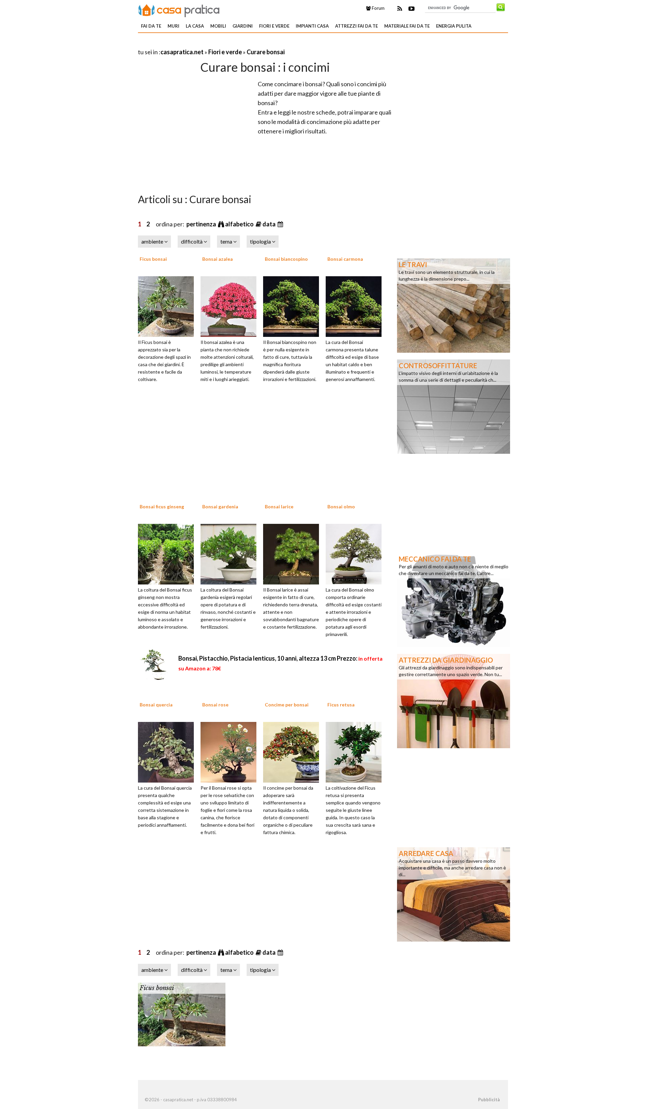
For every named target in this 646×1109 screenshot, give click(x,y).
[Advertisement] (216, 43)
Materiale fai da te (407, 26)
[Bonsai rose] (231, 751)
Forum (378, 8)
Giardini (242, 26)
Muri (173, 26)
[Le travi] (453, 305)
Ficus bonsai (153, 259)
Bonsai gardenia (220, 506)
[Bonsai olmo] (356, 553)
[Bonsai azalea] (231, 305)
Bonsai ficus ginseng (162, 506)
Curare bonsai (266, 52)
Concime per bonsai (287, 704)
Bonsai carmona (345, 259)
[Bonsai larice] (293, 553)
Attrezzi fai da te (356, 26)
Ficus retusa (341, 704)
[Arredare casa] (453, 893)
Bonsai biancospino (286, 259)
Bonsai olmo (341, 506)
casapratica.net (182, 52)
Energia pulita (453, 26)
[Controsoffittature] (453, 406)
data (269, 224)
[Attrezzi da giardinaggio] (453, 700)
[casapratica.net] (179, 9)
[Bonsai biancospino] (293, 305)
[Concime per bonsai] (293, 751)
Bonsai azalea (217, 259)
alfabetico (240, 224)
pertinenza (201, 224)
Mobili (218, 26)
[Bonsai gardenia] (231, 553)
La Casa (195, 26)
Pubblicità (489, 1099)
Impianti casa (312, 26)
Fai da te (151, 26)
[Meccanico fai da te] (453, 599)
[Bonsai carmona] (356, 305)
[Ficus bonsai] (168, 305)
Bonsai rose (215, 704)
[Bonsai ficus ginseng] (168, 553)
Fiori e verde (274, 26)
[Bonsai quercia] (168, 751)
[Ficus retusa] (356, 751)
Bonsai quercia (156, 704)
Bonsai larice (279, 506)
